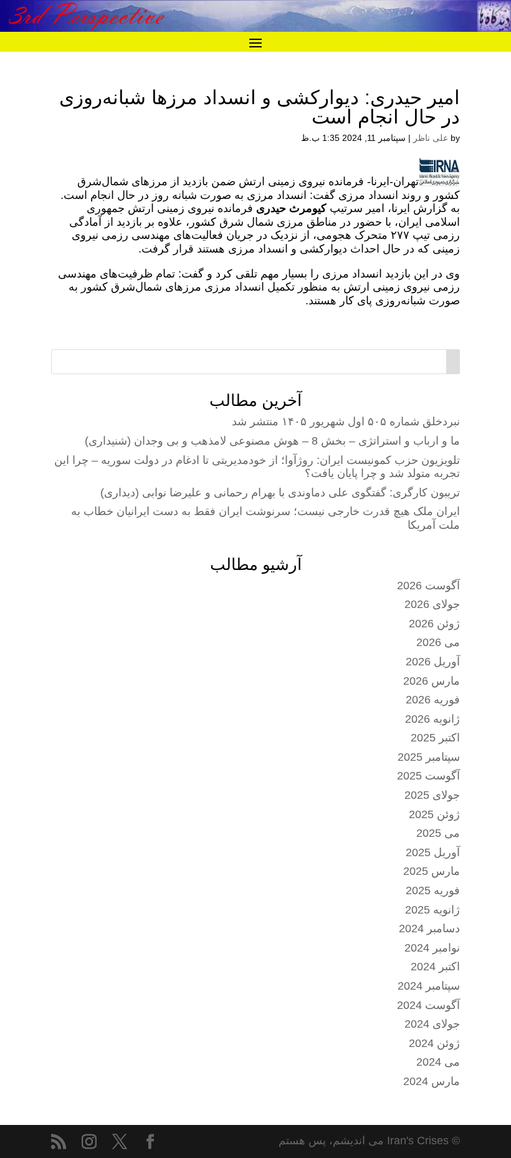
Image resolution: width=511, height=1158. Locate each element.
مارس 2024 (431, 1081)
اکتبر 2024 (435, 966)
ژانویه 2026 (432, 719)
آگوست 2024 (428, 1005)
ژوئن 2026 (434, 623)
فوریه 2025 (433, 890)
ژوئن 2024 (434, 1043)
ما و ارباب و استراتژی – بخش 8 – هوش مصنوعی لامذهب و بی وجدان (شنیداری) (272, 441)
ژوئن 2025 (434, 814)
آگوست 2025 (428, 776)
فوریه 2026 (433, 699)
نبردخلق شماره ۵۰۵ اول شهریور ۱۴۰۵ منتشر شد (346, 421)
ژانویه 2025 (432, 910)
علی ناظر (430, 138)
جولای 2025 (432, 795)
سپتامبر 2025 (429, 757)
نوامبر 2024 (432, 948)
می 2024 (438, 1062)
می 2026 (438, 642)
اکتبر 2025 (435, 737)
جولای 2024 (432, 1024)
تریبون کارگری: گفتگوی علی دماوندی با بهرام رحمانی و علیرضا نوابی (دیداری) (280, 492)
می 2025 (438, 833)
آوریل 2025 (433, 852)
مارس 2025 (431, 871)
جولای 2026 (432, 604)
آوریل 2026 (433, 661)
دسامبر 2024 (429, 928)
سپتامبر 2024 (429, 986)
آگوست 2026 (428, 585)
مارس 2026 (431, 681)
